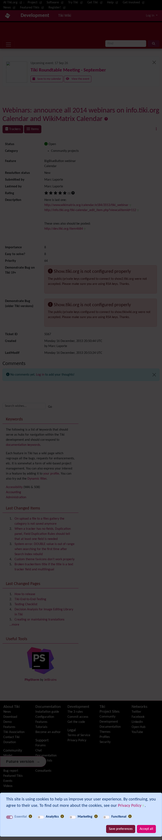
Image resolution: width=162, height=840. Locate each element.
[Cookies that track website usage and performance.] (62, 816)
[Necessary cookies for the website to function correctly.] (30, 816)
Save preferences (120, 829)
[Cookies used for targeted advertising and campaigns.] (96, 816)
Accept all (146, 829)
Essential (21, 816)
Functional (118, 816)
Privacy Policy (129, 806)
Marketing (85, 816)
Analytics (52, 816)
